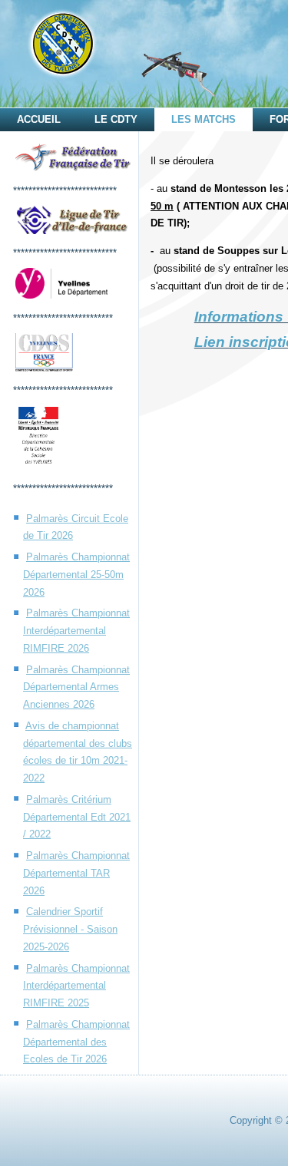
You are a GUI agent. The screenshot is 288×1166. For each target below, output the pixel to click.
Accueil (39, 119)
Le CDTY (115, 119)
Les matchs (203, 119)
